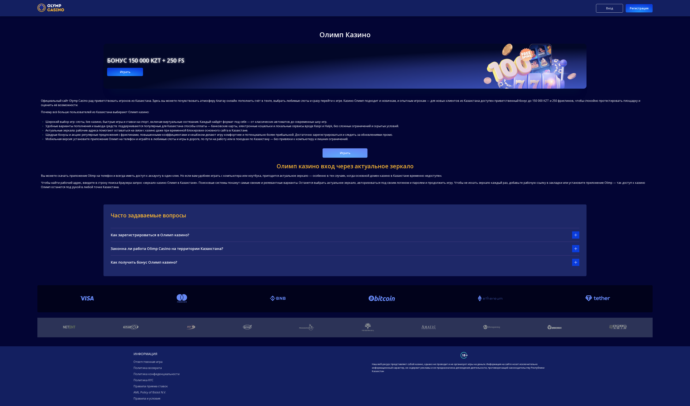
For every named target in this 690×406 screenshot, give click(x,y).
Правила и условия (147, 398)
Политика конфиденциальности (157, 374)
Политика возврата (148, 368)
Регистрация (639, 8)
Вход (609, 8)
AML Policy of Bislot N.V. (150, 392)
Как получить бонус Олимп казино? (144, 262)
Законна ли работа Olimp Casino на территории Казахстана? (167, 248)
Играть (125, 72)
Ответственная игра (148, 362)
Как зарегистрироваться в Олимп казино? (150, 234)
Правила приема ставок (151, 386)
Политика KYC (143, 380)
